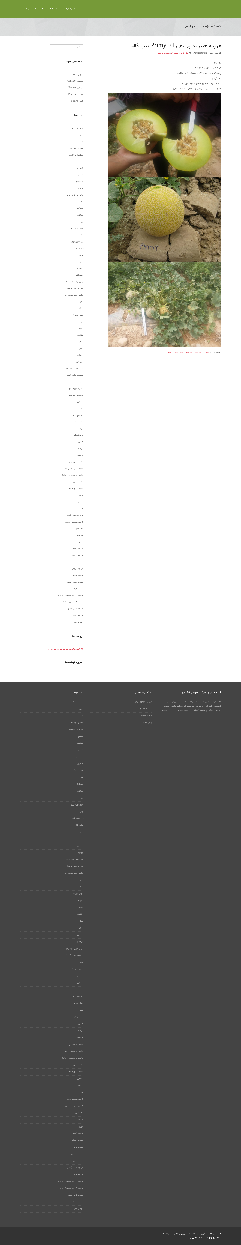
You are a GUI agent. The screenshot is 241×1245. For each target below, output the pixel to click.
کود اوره (59, 649)
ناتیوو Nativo (77, 101)
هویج (81, 542)
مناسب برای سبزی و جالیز (72, 475)
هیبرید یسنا (78, 615)
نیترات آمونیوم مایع (72, 649)
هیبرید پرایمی (164, 53)
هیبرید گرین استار (75, 609)
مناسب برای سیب (75, 482)
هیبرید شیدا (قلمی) (75, 582)
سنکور (80, 308)
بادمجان (80, 188)
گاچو (81, 428)
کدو (81, 382)
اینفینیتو (79, 182)
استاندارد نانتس (76, 155)
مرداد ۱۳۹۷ (146, 709)
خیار (81, 262)
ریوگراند (79, 275)
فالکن (81, 342)
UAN (81, 649)
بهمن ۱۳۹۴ (147, 722)
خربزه (181, 53)
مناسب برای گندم (76, 489)
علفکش (80, 335)
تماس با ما (54, 9)
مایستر (80, 448)
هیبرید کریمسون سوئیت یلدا (71, 602)
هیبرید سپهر (78, 575)
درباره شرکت (69, 9)
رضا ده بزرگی (195, 1238)
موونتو (80, 502)
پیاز (81, 235)
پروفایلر (80, 222)
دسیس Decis (77, 74)
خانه (95, 9)
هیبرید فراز (78, 589)
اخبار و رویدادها (29, 9)
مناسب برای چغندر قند (74, 468)
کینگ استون (78, 422)
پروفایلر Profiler (75, 94)
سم (81, 302)
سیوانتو (80, 328)
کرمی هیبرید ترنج (76, 388)
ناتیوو (81, 508)
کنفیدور (80, 402)
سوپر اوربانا (78, 315)
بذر (186, 53)
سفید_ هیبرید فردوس (73, 295)
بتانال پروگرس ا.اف (75, 195)
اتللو (81, 142)
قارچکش (79, 362)
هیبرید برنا (78, 562)
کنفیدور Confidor (75, 81)
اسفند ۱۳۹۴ (146, 716)
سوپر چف (79, 322)
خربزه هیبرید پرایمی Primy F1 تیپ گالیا (175, 46)
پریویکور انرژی (77, 228)
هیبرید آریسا (78, 549)
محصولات (84, 9)
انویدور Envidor (75, 88)
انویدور (80, 175)
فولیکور (80, 355)
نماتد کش (79, 528)
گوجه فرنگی (78, 435)
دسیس (80, 268)
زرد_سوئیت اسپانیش (74, 282)
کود (81, 408)
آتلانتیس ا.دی (77, 128)
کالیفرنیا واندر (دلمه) (74, 375)
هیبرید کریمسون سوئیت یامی (70, 595)
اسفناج (80, 162)
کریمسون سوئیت (76, 395)
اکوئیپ (80, 168)
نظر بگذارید (173, 352)
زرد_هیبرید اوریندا (75, 288)
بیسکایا (80, 208)
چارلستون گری (77, 242)
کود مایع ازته (78, 415)
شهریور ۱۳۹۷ (146, 702)
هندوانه (80, 535)
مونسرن (80, 495)
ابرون (81, 135)
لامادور (80, 442)
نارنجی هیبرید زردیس (74, 522)
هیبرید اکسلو (77, 555)
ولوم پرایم (78, 622)
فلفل (81, 348)
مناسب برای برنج (76, 462)
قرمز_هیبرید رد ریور (74, 368)
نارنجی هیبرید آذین (75, 515)
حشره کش (79, 248)
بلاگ (43, 9)
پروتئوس (79, 215)
